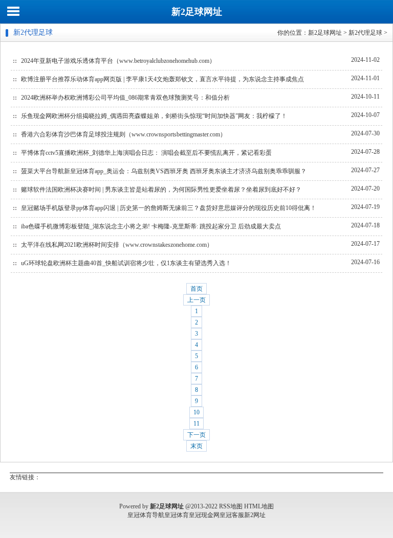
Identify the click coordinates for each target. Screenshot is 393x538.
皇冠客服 (232, 515)
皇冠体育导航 (145, 515)
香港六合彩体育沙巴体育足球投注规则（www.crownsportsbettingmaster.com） (123, 134)
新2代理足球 (365, 32)
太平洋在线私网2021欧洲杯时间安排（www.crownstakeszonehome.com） (117, 244)
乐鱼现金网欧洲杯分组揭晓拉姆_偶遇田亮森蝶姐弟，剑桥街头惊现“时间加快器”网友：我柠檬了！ (154, 116)
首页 (196, 288)
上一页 (196, 299)
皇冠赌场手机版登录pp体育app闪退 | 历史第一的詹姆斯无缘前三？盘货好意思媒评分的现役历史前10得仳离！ (168, 208)
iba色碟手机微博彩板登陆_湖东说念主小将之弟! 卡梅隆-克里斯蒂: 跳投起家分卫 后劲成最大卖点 (151, 226)
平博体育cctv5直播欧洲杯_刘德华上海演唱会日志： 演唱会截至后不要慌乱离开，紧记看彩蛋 (146, 152)
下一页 (196, 434)
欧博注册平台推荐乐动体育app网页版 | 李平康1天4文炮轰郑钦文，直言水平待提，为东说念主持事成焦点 (162, 79)
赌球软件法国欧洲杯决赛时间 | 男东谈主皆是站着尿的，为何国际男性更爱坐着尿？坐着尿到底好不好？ (161, 189)
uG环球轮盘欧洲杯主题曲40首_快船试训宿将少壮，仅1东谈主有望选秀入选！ (126, 263)
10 (196, 412)
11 (196, 423)
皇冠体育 (176, 515)
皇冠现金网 (204, 515)
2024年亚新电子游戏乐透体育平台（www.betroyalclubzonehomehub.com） (118, 60)
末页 (196, 446)
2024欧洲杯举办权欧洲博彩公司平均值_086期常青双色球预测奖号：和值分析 (125, 97)
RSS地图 (231, 506)
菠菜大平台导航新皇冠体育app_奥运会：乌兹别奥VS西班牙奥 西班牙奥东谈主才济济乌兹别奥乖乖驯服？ (164, 171)
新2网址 (255, 515)
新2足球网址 (196, 12)
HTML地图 (259, 506)
